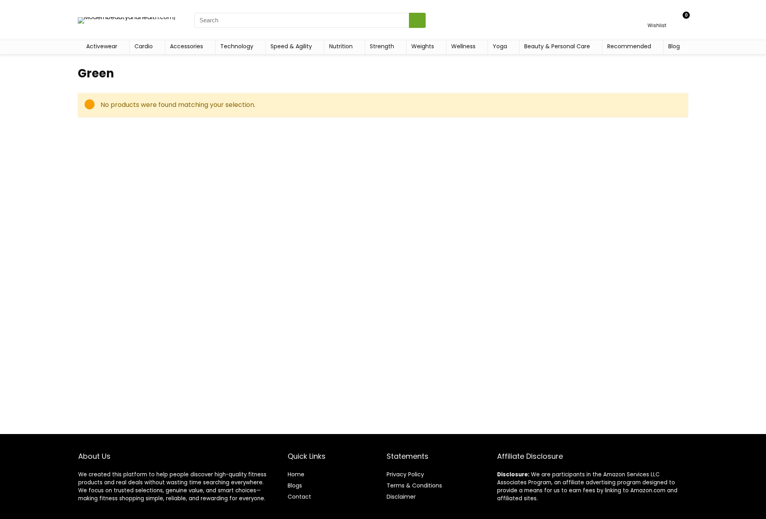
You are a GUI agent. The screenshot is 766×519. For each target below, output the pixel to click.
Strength (382, 46)
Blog (674, 46)
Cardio (143, 46)
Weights (422, 46)
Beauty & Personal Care (557, 46)
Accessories (186, 46)
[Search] (417, 20)
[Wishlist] (657, 16)
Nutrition (341, 46)
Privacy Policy (405, 474)
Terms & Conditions (414, 485)
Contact (299, 497)
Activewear (101, 46)
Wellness (463, 46)
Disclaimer (401, 497)
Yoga (500, 46)
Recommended (629, 46)
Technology (236, 46)
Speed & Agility (291, 46)
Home (296, 474)
